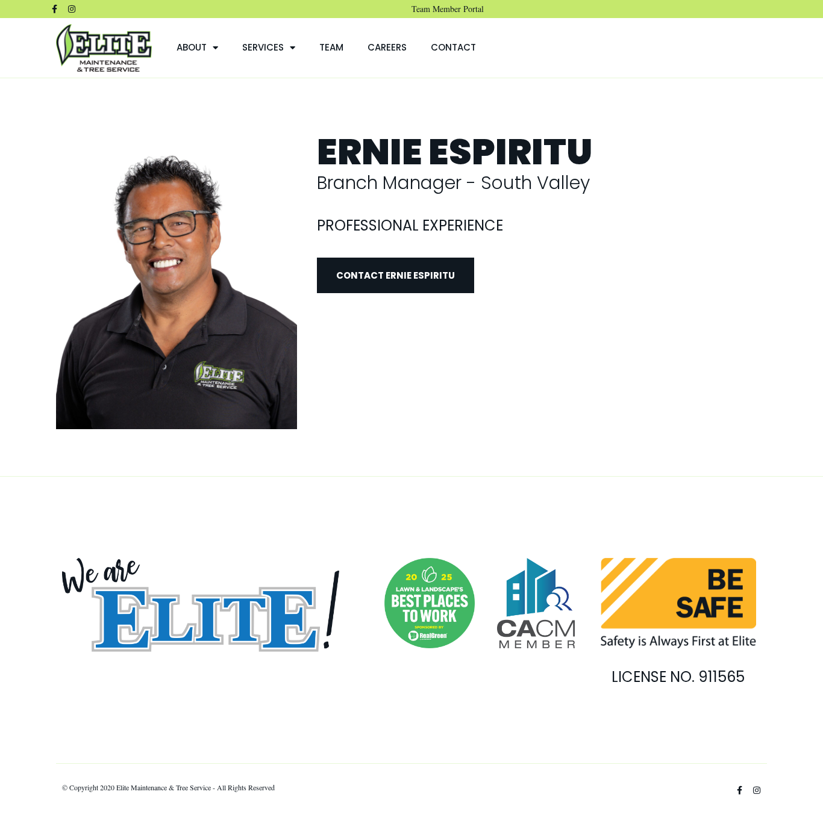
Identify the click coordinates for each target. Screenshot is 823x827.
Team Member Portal (447, 8)
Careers (387, 47)
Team (331, 47)
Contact (453, 47)
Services (263, 47)
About (192, 47)
